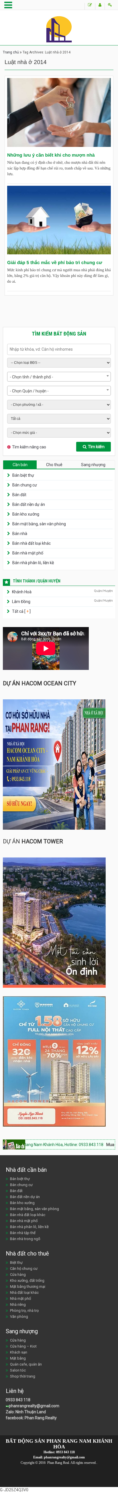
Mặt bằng (18, 1358)
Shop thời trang (22, 1376)
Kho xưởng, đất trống (27, 1280)
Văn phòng (19, 1316)
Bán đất (19, 494)
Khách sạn (18, 1352)
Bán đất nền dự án (28, 504)
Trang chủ (11, 52)
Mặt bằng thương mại (27, 1286)
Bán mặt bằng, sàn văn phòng (39, 524)
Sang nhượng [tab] (93, 464)
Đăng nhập (110, 6)
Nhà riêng (18, 1304)
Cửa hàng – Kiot (23, 1346)
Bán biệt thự (23, 475)
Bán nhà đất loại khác (31, 543)
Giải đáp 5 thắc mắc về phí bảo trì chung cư (54, 262)
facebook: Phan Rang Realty (31, 1418)
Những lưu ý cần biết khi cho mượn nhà (51, 155)
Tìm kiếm (96, 446)
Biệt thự (16, 1262)
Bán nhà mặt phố (27, 553)
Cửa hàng (18, 1274)
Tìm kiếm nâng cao (29, 447)
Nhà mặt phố (20, 1298)
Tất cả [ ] (21, 611)
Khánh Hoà (22, 592)
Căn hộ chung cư (24, 1268)
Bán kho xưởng (25, 514)
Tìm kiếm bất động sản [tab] (59, 334)
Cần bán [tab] (20, 464)
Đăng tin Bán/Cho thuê (89, 6)
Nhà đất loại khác (24, 1292)
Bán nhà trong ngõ (25, 1239)
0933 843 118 (18, 1400)
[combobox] (59, 377)
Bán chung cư (24, 485)
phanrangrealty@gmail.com (34, 1406)
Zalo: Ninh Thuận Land (26, 1412)
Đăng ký (100, 6)
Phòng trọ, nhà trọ (24, 1310)
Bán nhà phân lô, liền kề (33, 562)
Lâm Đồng (21, 601)
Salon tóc (18, 1370)
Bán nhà (19, 533)
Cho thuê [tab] (54, 464)
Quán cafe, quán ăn (26, 1364)
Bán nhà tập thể (23, 1233)
